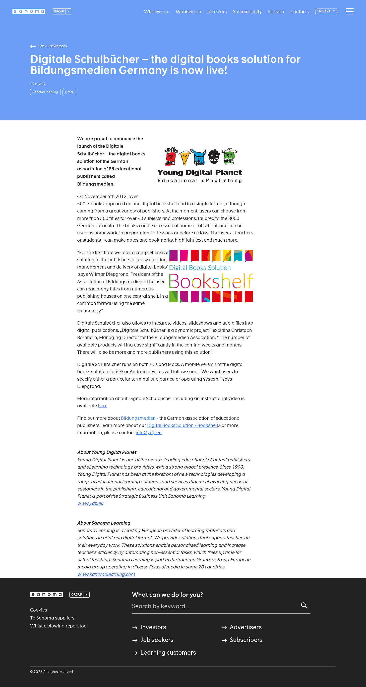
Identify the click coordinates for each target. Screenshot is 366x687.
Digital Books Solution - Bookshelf (182, 425)
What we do (188, 11)
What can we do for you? (167, 595)
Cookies (38, 610)
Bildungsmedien (138, 418)
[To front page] (28, 11)
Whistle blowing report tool (59, 626)
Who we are (157, 11)
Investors (217, 11)
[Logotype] (46, 594)
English (323, 11)
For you (276, 11)
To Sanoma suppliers (52, 618)
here (102, 406)
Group (59, 11)
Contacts (299, 11)
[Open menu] (349, 11)
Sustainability (247, 11)
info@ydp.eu (149, 432)
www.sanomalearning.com (106, 574)
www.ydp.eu (90, 503)
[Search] (304, 605)
